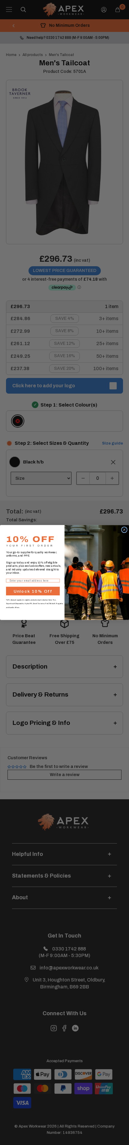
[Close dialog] (124, 529)
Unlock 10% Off (33, 591)
